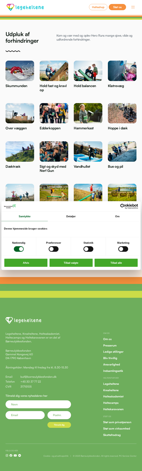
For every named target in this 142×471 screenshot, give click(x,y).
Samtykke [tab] (25, 216)
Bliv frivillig (110, 358)
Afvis (26, 262)
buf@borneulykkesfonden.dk (38, 376)
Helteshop (98, 7)
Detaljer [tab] (71, 216)
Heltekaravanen (113, 409)
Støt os (117, 7)
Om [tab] (117, 216)
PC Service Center (127, 456)
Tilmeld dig (59, 425)
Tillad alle (116, 262)
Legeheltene (111, 384)
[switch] (54, 249)
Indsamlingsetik (113, 371)
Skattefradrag (112, 434)
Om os (107, 339)
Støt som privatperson (117, 422)
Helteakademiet (113, 396)
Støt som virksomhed (116, 428)
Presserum (110, 345)
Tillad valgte (71, 262)
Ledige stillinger (113, 351)
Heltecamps (110, 403)
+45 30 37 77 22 (30, 381)
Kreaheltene (111, 390)
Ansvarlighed (111, 364)
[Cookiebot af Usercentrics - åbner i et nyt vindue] (123, 206)
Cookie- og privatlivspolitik (55, 456)
